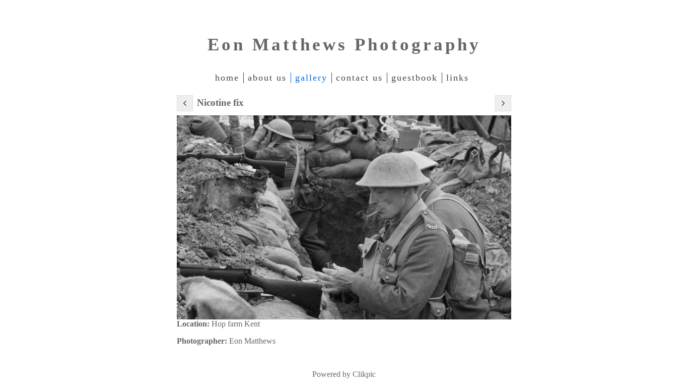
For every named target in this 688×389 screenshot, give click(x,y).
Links (457, 78)
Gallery (311, 78)
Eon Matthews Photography (344, 44)
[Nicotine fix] (344, 217)
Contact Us (359, 78)
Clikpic (364, 374)
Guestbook (414, 78)
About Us (267, 78)
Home (227, 78)
